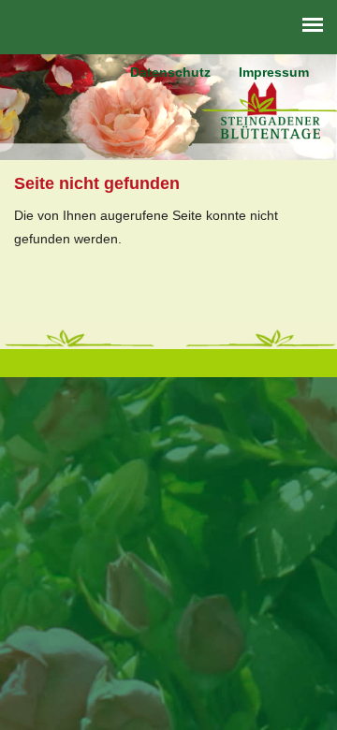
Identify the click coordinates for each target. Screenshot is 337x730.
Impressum (274, 72)
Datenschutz (170, 72)
